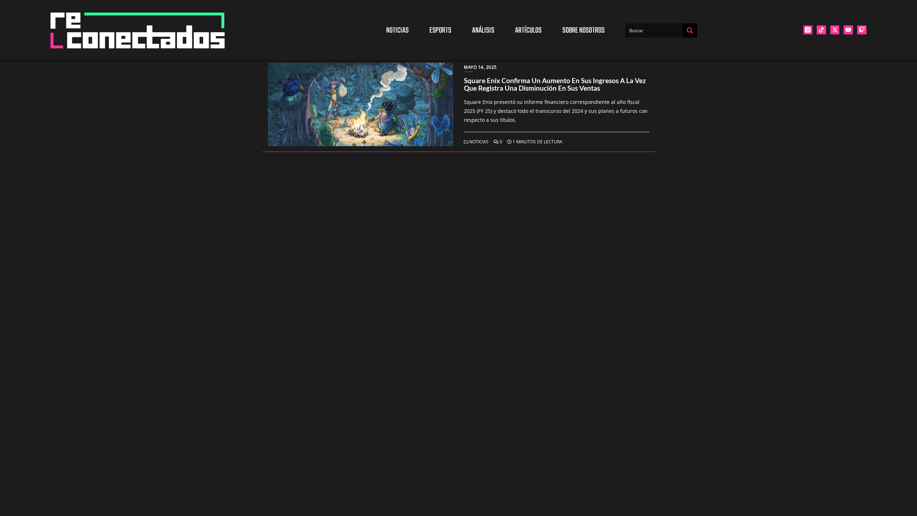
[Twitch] (861, 30)
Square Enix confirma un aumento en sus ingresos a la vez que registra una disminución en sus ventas (555, 84)
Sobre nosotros (583, 30)
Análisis (483, 30)
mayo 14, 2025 (480, 67)
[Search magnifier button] (690, 30)
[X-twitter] (835, 30)
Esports (440, 30)
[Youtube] (848, 30)
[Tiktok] (821, 30)
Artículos (528, 30)
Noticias (397, 30)
